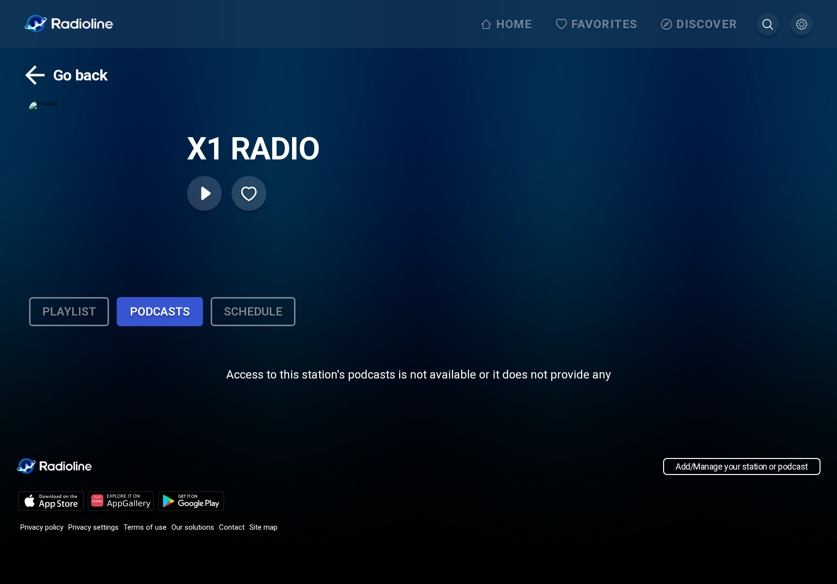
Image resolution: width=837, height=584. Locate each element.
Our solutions (192, 527)
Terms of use (145, 527)
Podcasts (160, 311)
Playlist (69, 311)
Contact (232, 527)
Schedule (253, 311)
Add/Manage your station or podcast (742, 466)
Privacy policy (41, 527)
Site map (263, 527)
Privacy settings (93, 527)
